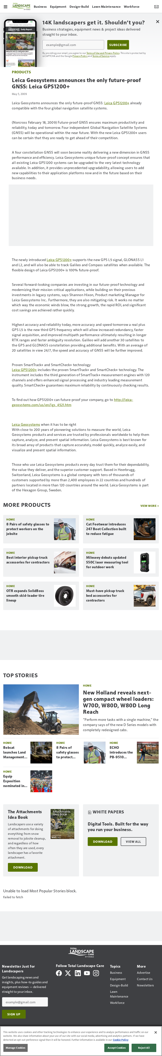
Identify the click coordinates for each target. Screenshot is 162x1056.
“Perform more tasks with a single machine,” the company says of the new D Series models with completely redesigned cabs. (120, 724)
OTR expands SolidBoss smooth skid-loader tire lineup (25, 596)
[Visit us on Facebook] (59, 973)
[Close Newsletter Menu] (157, 21)
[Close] (155, 1032)
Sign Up (13, 1014)
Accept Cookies (117, 1047)
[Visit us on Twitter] (68, 973)
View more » (149, 505)
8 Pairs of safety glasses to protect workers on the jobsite (27, 529)
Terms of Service (100, 55)
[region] (81, 1041)
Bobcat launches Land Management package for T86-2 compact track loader (15, 752)
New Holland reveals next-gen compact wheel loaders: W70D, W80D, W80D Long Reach (118, 702)
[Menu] (5, 6)
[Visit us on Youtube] (87, 973)
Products (21, 72)
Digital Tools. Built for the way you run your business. (118, 826)
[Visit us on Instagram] (96, 973)
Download (22, 867)
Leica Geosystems (26, 424)
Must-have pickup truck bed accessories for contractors (105, 596)
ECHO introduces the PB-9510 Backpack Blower (121, 752)
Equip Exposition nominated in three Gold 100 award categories (15, 781)
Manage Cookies (15, 1047)
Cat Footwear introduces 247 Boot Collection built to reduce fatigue (106, 529)
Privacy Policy (80, 55)
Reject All (144, 1047)
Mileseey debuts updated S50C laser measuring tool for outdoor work (107, 562)
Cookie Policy (120, 1039)
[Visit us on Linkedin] (78, 973)
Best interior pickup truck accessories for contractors (28, 559)
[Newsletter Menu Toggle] (156, 6)
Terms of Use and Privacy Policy (103, 53)
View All (133, 842)
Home (10, 519)
